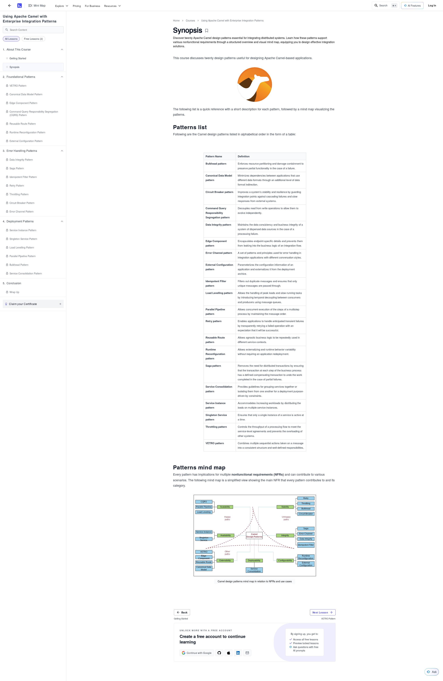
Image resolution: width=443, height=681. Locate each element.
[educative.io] (19, 5)
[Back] (10, 5)
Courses (190, 20)
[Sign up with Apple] (229, 653)
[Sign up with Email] (247, 653)
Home (176, 20)
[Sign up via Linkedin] (238, 653)
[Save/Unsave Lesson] (206, 30)
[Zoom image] (254, 85)
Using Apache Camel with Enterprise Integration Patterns (30, 19)
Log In (432, 5)
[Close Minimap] (66, 24)
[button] (33, 49)
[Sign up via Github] (219, 653)
